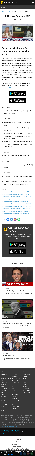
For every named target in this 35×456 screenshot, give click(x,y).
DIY (13, 404)
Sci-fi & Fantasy (26, 390)
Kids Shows (3, 396)
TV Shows (3, 371)
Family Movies (26, 388)
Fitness (2, 408)
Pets (13, 402)
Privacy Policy (11, 454)
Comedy (14, 390)
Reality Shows (15, 396)
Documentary (26, 392)
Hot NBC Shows (4, 374)
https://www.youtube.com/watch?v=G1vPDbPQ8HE (16, 204)
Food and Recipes (16, 400)
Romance (25, 386)
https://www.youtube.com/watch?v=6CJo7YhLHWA (16, 196)
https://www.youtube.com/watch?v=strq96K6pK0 (16, 208)
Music (2, 406)
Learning (14, 408)
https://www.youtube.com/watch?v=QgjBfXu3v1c (16, 211)
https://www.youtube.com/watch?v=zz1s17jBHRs (16, 191)
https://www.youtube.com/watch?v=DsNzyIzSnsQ (16, 201)
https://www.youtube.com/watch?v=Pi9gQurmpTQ (16, 206)
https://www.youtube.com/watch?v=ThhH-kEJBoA (16, 213)
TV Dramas (3, 390)
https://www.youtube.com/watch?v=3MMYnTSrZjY (16, 194)
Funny (2, 402)
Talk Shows (14, 398)
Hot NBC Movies (27, 374)
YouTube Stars (15, 406)
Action (24, 378)
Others (2, 410)
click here (10, 88)
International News (5, 388)
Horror (2, 392)
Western (3, 398)
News (2, 386)
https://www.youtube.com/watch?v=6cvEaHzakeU (16, 199)
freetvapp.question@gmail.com (9, 426)
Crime (2, 394)
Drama (24, 382)
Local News (14, 386)
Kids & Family (4, 404)
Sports (13, 388)
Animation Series (16, 394)
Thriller (14, 392)
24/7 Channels (15, 382)
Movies (25, 371)
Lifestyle (3, 400)
